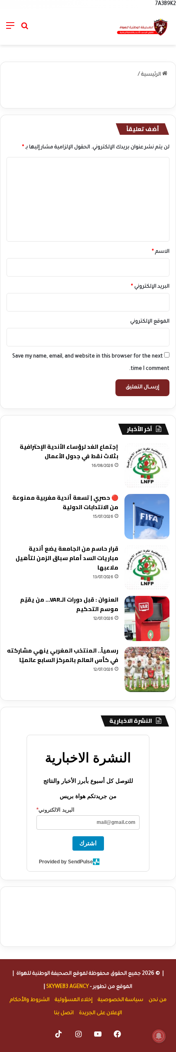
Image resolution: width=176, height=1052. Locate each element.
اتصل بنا (64, 1013)
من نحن (158, 1000)
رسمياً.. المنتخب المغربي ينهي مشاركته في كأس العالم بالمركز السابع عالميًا (62, 655)
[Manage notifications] (158, 1036)
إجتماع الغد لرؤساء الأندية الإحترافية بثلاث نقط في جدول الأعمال (69, 451)
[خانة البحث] (24, 30)
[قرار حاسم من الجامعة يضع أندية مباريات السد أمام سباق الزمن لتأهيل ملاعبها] (146, 567)
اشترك (88, 843)
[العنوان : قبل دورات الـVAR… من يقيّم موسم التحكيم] (146, 618)
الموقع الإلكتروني (149, 322)
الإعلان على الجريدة (100, 1013)
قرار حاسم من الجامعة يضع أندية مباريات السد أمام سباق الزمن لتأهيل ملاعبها (67, 558)
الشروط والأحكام (30, 1000)
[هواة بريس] (142, 26)
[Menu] (10, 30)
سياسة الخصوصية (120, 1000)
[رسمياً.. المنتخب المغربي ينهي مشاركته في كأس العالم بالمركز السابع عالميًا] (146, 669)
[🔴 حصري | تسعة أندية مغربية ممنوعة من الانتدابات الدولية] (146, 516)
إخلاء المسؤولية (74, 1000)
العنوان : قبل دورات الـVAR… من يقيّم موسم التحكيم (69, 604)
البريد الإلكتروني (150, 287)
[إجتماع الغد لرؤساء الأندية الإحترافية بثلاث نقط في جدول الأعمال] (146, 465)
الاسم (160, 252)
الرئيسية (151, 75)
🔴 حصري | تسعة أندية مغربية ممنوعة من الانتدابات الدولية (65, 502)
